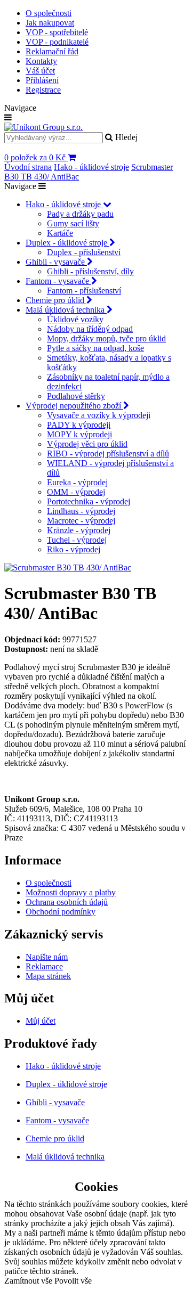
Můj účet (40, 1020)
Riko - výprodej (73, 549)
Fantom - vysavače (58, 280)
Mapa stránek (48, 976)
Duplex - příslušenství (84, 252)
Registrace (43, 89)
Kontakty (41, 61)
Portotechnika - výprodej (88, 501)
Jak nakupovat (50, 22)
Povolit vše (73, 1280)
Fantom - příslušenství (84, 290)
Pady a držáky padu (80, 213)
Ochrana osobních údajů (67, 902)
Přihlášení (42, 80)
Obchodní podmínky (60, 911)
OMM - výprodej (76, 491)
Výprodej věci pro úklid (87, 443)
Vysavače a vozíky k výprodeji (98, 415)
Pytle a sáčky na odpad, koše (95, 348)
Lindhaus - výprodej (81, 511)
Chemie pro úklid (56, 300)
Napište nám (47, 956)
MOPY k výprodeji (79, 434)
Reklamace (44, 966)
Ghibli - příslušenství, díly (90, 271)
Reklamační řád (52, 51)
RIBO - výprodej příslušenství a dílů (108, 453)
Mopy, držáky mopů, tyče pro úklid (106, 338)
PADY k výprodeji (78, 424)
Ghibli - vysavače (56, 261)
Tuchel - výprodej (77, 539)
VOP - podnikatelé (57, 41)
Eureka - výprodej (77, 482)
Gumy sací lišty (73, 223)
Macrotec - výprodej (81, 520)
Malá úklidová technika (66, 309)
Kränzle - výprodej (78, 530)
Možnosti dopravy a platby (71, 892)
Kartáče (60, 233)
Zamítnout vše (28, 1280)
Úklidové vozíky (75, 319)
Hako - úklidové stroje (91, 167)
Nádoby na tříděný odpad (90, 328)
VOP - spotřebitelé (57, 32)
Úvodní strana (28, 167)
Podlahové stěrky (76, 396)
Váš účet (40, 70)
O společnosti (48, 13)
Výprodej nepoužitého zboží (74, 405)
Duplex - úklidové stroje (67, 242)
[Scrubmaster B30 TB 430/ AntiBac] (67, 567)
